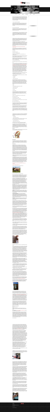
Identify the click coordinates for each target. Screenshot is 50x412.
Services (23, 14)
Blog (30, 14)
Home (16, 14)
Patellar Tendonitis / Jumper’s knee (16, 164)
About (19, 14)
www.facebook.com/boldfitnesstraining (17, 212)
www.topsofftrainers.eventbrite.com (21, 278)
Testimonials (26, 14)
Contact (34, 14)
